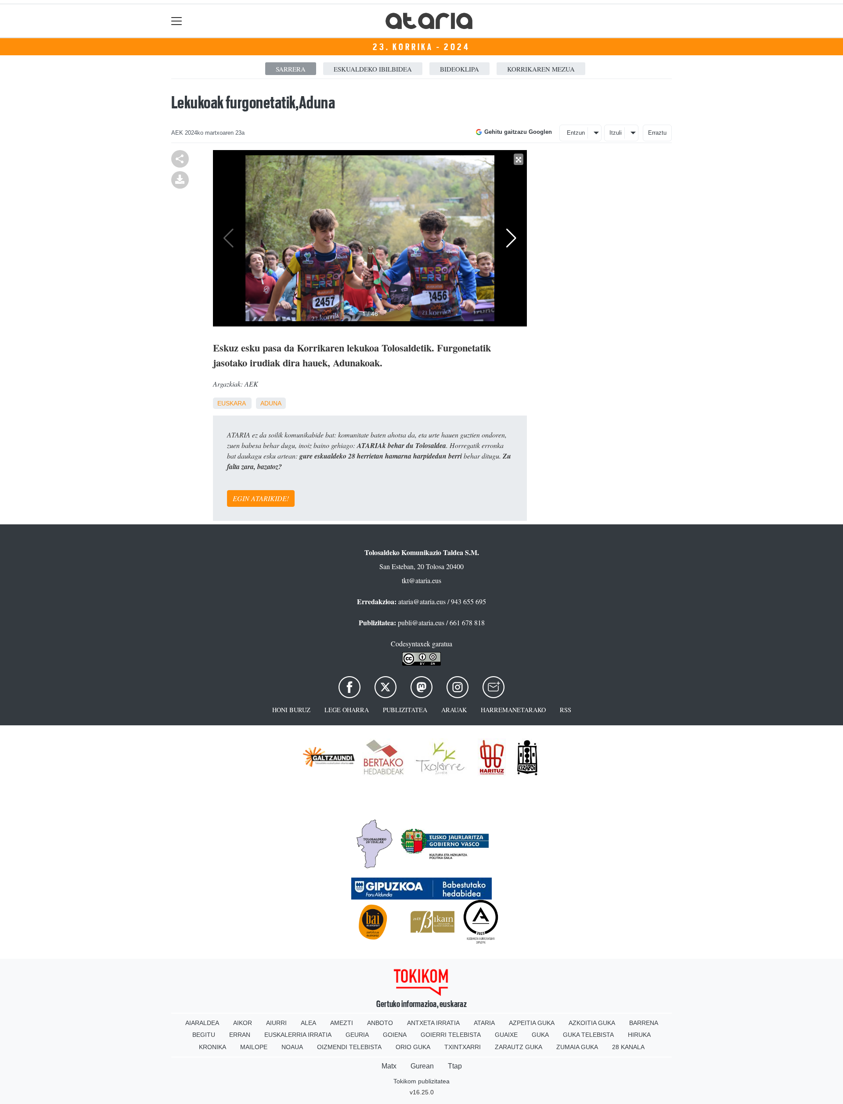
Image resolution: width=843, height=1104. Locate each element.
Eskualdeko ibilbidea (373, 69)
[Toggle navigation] (176, 21)
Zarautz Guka (518, 1046)
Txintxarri (462, 1046)
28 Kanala (628, 1046)
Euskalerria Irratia (297, 1034)
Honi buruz (291, 710)
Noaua (292, 1046)
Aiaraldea (202, 1022)
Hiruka (639, 1034)
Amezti (341, 1022)
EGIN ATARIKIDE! (261, 498)
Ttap (455, 1066)
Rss (565, 710)
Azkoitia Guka (592, 1022)
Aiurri (276, 1022)
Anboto (380, 1022)
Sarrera (291, 69)
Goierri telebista (451, 1034)
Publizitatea (405, 710)
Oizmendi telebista (349, 1046)
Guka (540, 1034)
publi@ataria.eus (421, 622)
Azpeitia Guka (532, 1022)
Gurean (422, 1066)
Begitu (203, 1034)
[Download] (180, 178)
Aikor (242, 1022)
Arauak (454, 710)
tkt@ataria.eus (421, 580)
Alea (308, 1022)
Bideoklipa (459, 69)
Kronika (212, 1046)
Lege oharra (346, 710)
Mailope (253, 1046)
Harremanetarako (513, 710)
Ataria (484, 1022)
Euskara (231, 403)
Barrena (643, 1022)
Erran (239, 1034)
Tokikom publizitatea (421, 1081)
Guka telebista (588, 1034)
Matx (389, 1066)
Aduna (270, 403)
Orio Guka (413, 1046)
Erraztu (657, 132)
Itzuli (615, 132)
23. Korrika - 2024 (421, 47)
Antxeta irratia (433, 1022)
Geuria (357, 1034)
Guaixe (506, 1034)
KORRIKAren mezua (541, 69)
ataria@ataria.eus (422, 601)
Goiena (395, 1034)
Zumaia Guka (577, 1046)
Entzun (576, 132)
